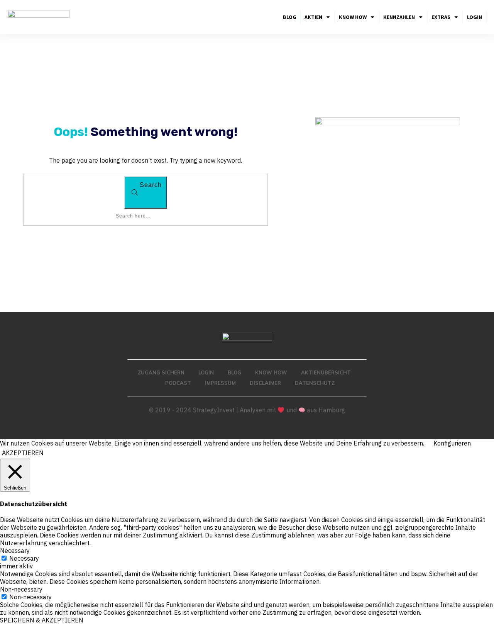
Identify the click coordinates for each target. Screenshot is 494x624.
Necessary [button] (15, 550)
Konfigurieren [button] (452, 443)
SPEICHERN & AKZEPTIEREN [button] (41, 620)
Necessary (24, 558)
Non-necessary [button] (21, 589)
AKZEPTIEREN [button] (23, 453)
